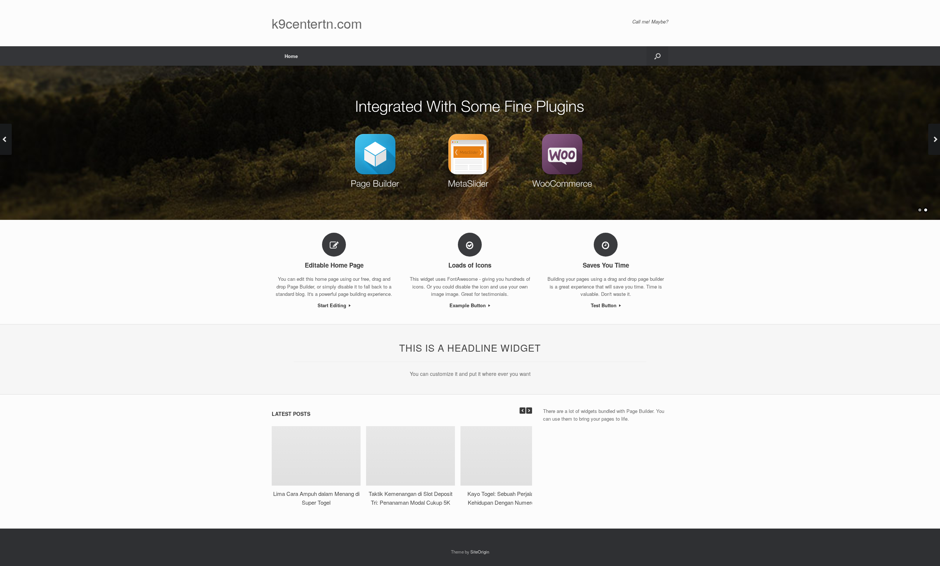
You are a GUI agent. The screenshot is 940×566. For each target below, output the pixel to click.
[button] (657, 56)
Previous (6, 139)
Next (934, 139)
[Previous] (522, 410)
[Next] (529, 410)
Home (291, 55)
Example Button (468, 305)
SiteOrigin (479, 552)
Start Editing (333, 305)
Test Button (604, 305)
